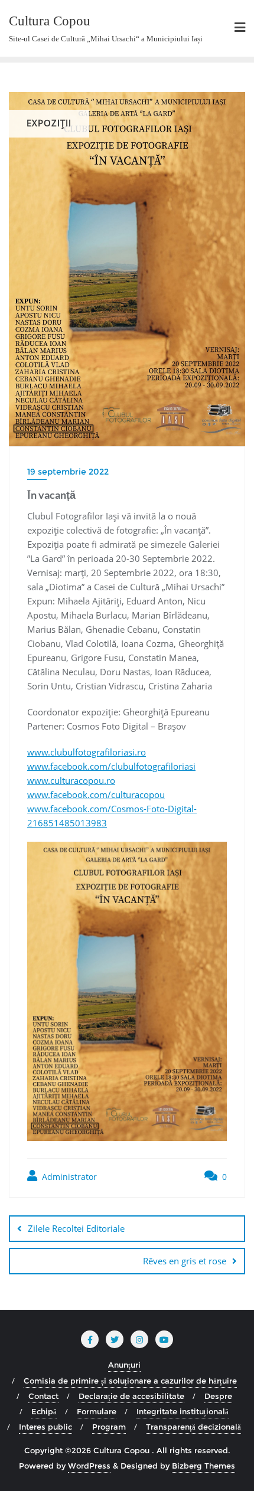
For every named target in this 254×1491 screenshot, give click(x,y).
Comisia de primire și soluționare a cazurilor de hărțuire (130, 1380)
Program (109, 1426)
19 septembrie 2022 (68, 471)
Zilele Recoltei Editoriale (76, 1228)
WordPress (89, 1465)
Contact (43, 1396)
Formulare (96, 1411)
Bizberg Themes (203, 1465)
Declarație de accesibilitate (131, 1396)
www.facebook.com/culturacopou (96, 794)
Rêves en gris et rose (184, 1261)
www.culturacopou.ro (71, 780)
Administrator (68, 1176)
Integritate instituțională (182, 1411)
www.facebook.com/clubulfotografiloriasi (111, 766)
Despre (218, 1396)
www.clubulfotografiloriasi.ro (86, 752)
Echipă (44, 1411)
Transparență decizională (193, 1426)
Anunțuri (124, 1364)
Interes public (45, 1426)
